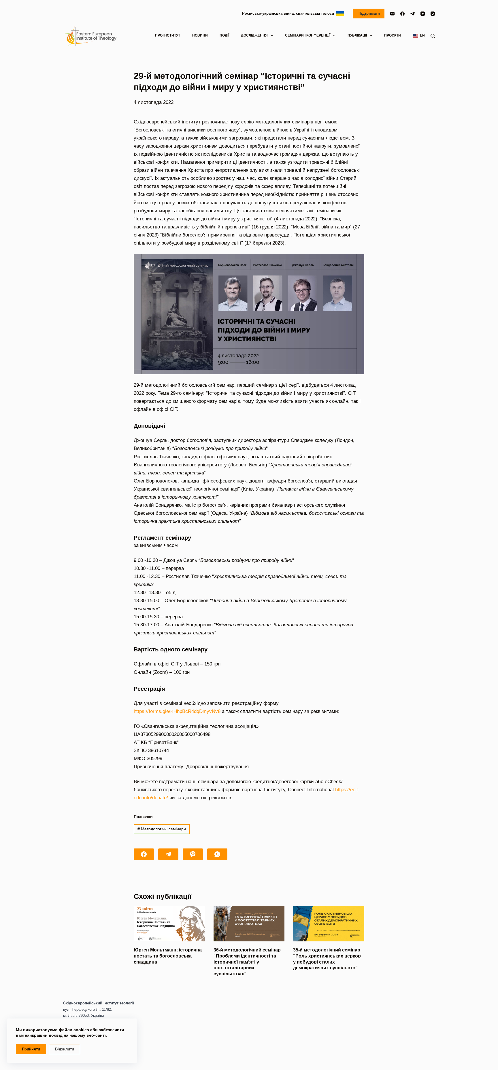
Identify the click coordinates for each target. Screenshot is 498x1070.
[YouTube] (422, 14)
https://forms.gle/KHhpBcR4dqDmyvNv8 (177, 711)
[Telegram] (412, 14)
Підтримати (368, 13)
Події (224, 35)
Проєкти (392, 35)
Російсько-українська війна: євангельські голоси (289, 13)
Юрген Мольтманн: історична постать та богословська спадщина (168, 955)
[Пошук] (433, 36)
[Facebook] (402, 14)
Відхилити (64, 1049)
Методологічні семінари (161, 829)
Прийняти (31, 1049)
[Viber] (193, 854)
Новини (200, 35)
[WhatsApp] (217, 854)
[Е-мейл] (392, 14)
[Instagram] (433, 14)
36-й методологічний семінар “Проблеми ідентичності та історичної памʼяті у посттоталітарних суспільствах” (247, 961)
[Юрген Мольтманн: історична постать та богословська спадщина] (169, 923)
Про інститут (167, 35)
